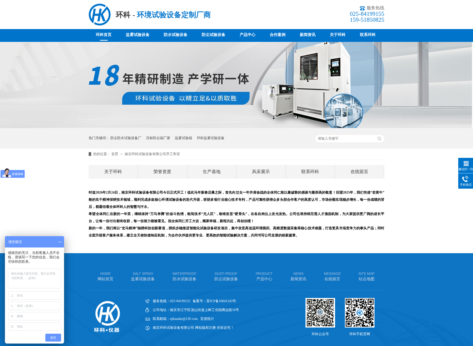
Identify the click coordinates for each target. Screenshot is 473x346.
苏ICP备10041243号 (221, 301)
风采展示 (261, 171)
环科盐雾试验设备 (210, 138)
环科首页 (104, 35)
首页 (115, 154)
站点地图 (366, 276)
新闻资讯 (308, 35)
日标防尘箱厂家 (158, 138)
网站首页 (105, 276)
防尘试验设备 (213, 35)
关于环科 (338, 35)
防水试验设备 (175, 35)
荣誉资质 (162, 171)
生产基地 (211, 171)
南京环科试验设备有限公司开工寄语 (152, 154)
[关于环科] (236, 127)
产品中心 (247, 35)
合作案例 (278, 35)
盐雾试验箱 (183, 138)
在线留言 (359, 171)
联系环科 (368, 35)
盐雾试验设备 (138, 35)
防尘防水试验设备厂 (125, 138)
